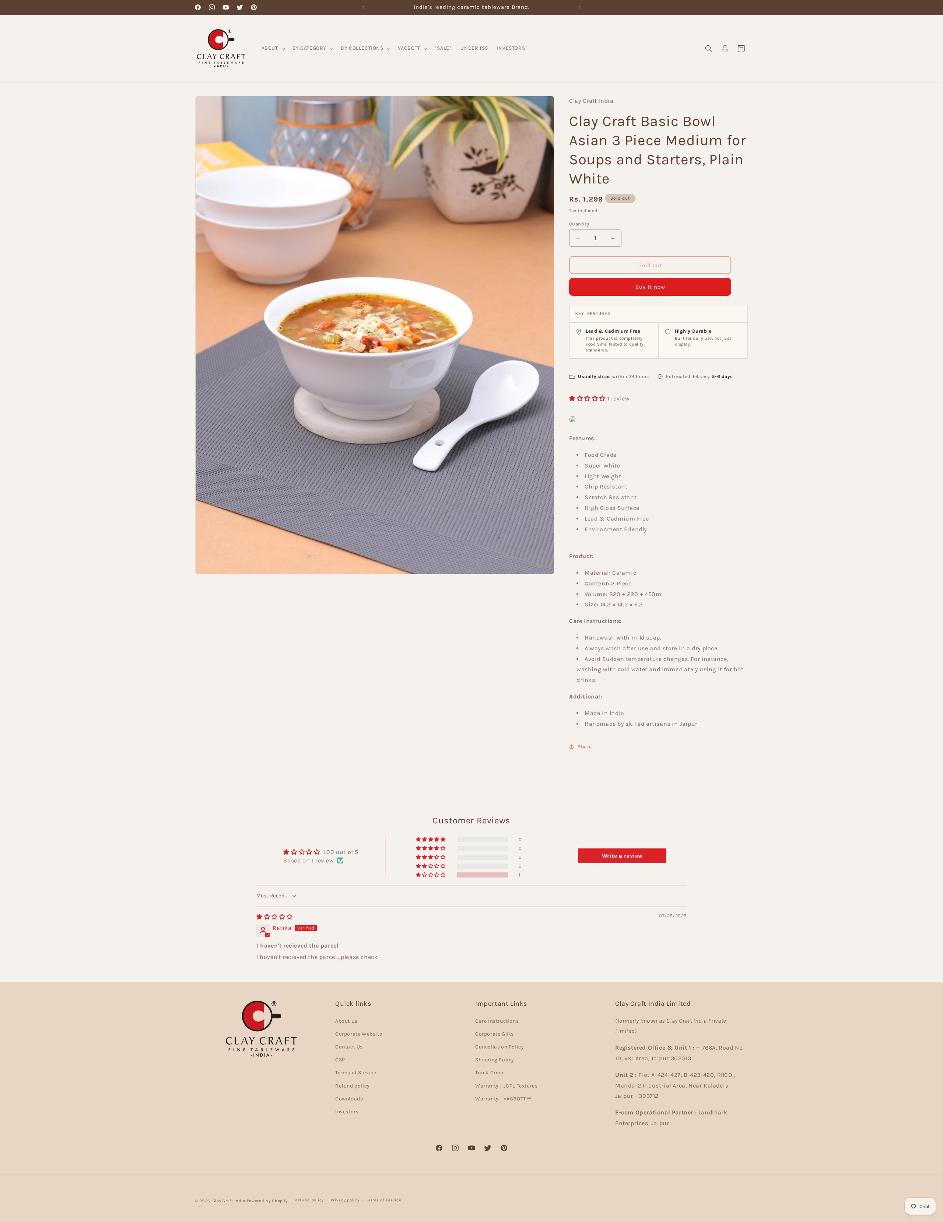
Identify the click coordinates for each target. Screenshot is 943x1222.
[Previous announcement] (363, 7)
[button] (272, 48)
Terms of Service (355, 1072)
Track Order (489, 1072)
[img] (274, 916)
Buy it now (650, 287)
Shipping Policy (494, 1060)
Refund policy (352, 1086)
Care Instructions (497, 1021)
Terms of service (383, 1200)
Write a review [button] (622, 855)
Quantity (579, 224)
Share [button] (585, 746)
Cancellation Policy (499, 1047)
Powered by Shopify (267, 1200)
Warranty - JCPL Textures (506, 1086)
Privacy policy (345, 1200)
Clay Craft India (229, 1200)
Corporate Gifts (494, 1034)
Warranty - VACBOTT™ (503, 1099)
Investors (346, 1112)
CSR (340, 1060)
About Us (346, 1021)
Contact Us (349, 1047)
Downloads (349, 1099)
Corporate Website (358, 1034)
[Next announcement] (579, 7)
